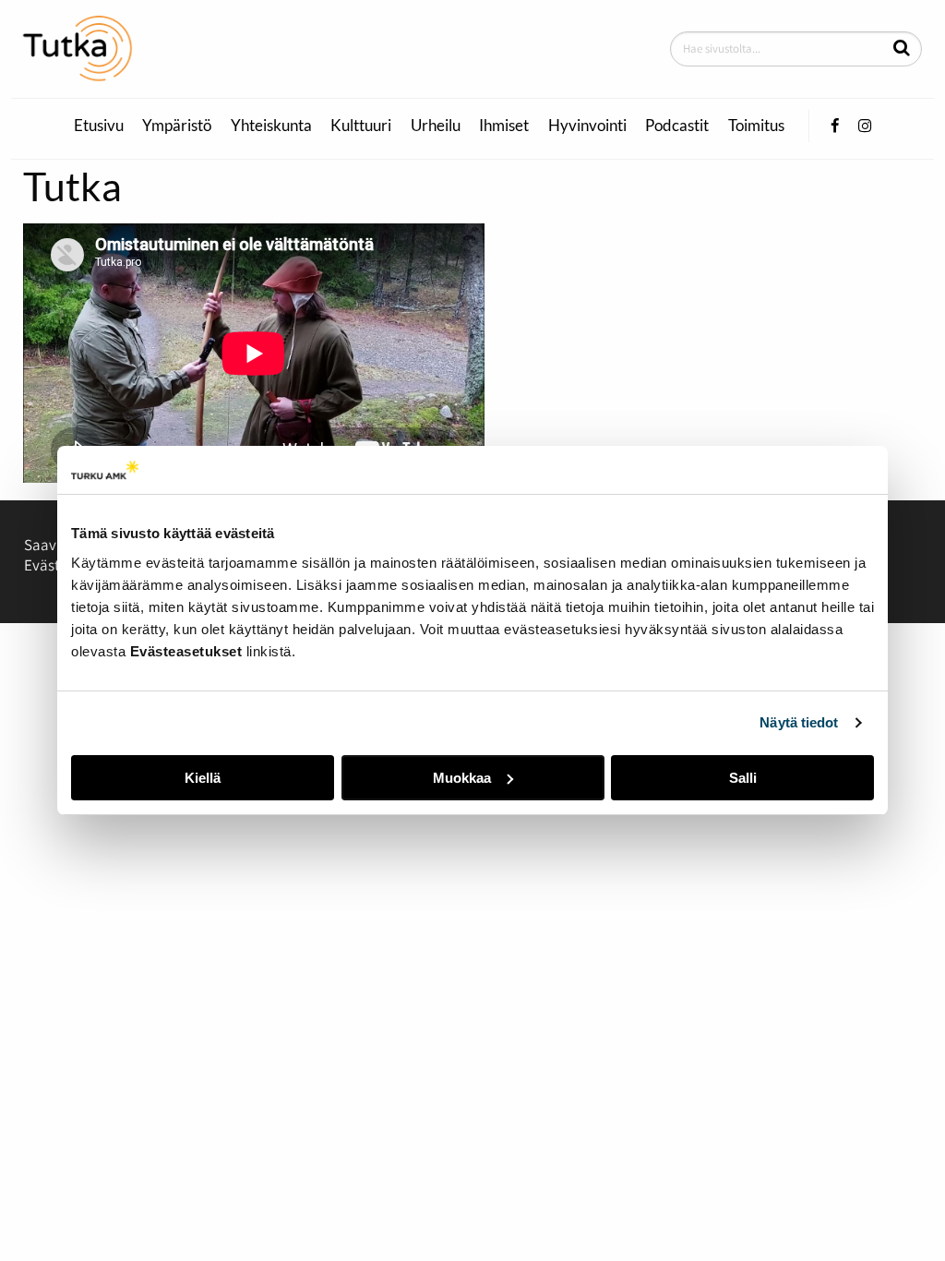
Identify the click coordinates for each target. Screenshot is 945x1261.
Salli (743, 778)
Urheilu (436, 125)
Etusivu (99, 125)
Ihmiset (504, 125)
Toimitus (756, 125)
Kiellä (203, 778)
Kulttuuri (360, 125)
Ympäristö (176, 125)
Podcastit (677, 125)
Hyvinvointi (587, 125)
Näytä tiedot (799, 722)
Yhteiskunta (271, 125)
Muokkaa (462, 778)
